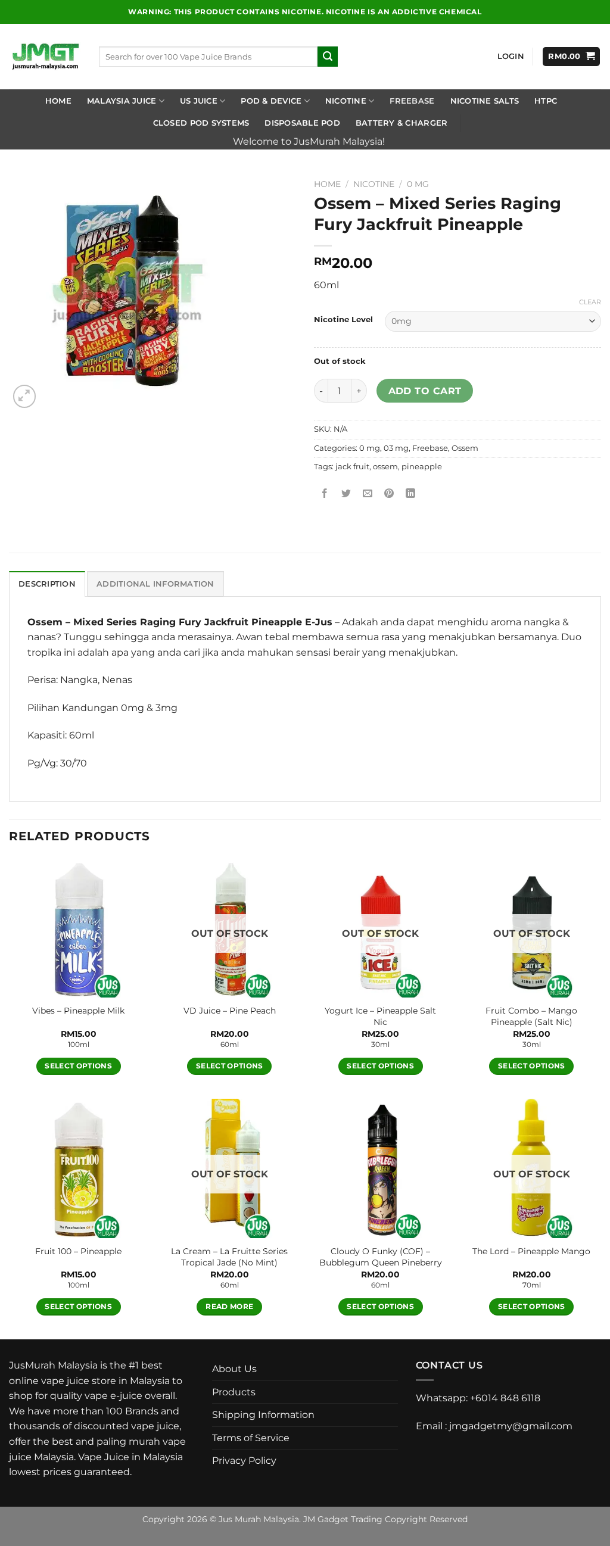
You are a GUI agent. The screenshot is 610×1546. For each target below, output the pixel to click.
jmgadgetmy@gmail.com (510, 1426)
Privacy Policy (244, 1460)
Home (58, 100)
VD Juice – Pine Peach (229, 1010)
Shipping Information (263, 1414)
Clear (590, 302)
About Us (234, 1368)
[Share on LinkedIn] (411, 493)
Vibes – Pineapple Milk (78, 1010)
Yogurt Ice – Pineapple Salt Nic (380, 1016)
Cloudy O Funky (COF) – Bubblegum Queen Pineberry (380, 1257)
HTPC (545, 100)
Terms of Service (251, 1438)
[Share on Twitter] (346, 493)
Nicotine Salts (484, 100)
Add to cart (425, 391)
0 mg (418, 184)
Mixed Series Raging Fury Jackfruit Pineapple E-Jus (202, 622)
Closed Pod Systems (201, 123)
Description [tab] (47, 583)
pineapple (422, 466)
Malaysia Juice (122, 100)
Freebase (412, 100)
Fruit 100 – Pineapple (78, 1251)
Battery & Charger (401, 123)
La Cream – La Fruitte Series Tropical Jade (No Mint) (229, 1257)
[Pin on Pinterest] (389, 493)
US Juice (198, 100)
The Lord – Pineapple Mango (531, 1251)
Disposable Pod (302, 123)
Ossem (465, 448)
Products (234, 1392)
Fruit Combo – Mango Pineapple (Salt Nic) (531, 1016)
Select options (78, 1066)
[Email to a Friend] (368, 493)
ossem (385, 466)
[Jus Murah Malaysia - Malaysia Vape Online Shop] (45, 56)
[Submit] (328, 56)
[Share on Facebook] (325, 493)
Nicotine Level (343, 320)
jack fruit (352, 466)
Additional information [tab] (155, 583)
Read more (229, 1306)
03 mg (396, 448)
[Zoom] (24, 396)
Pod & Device (271, 100)
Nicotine (345, 100)
